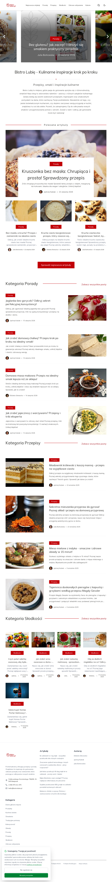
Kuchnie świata (11, 813)
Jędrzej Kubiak (79, 760)
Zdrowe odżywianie (76, 5)
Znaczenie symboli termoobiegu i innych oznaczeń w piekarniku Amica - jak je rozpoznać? (54, 765)
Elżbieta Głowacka (80, 756)
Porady (45, 5)
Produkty (9, 809)
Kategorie (10, 800)
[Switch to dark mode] (104, 5)
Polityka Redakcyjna (69, 863)
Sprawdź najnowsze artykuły (56, 265)
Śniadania (9, 816)
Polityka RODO (56, 863)
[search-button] (98, 5)
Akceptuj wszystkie (26, 875)
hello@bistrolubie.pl (15, 788)
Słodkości (62, 5)
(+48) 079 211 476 (14, 785)
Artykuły (44, 751)
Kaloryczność (10, 824)
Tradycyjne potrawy (13, 820)
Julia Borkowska (79, 764)
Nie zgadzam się (26, 870)
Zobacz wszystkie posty (93, 284)
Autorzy (78, 751)
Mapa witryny (83, 863)
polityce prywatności (34, 865)
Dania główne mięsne (13, 805)
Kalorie (88, 5)
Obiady (8, 828)
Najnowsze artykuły (33, 5)
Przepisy (53, 5)
